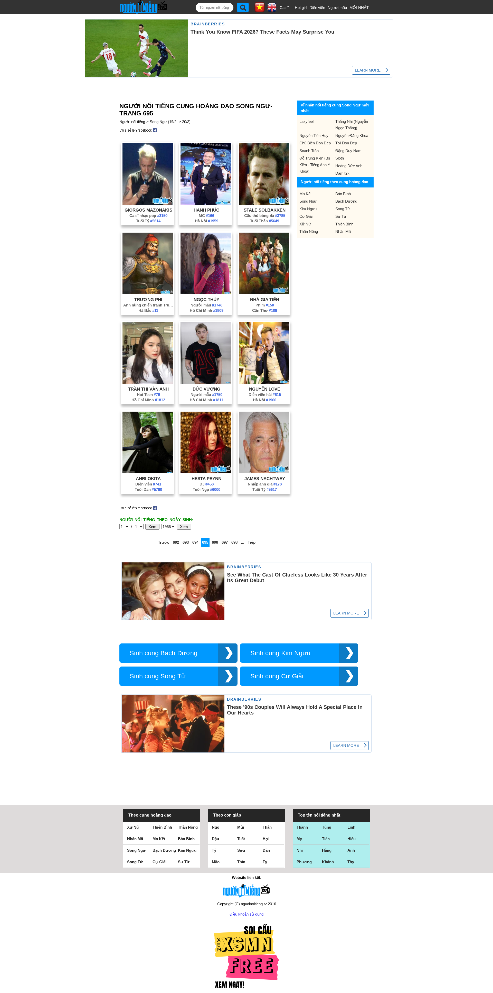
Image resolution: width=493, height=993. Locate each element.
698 (234, 542)
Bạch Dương (346, 201)
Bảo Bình (343, 194)
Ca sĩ (284, 7)
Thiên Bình (344, 224)
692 (176, 542)
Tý (214, 850)
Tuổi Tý (148, 221)
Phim (264, 305)
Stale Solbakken (265, 210)
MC (206, 215)
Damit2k (342, 173)
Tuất (241, 839)
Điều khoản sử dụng (246, 914)
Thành (302, 827)
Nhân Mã (343, 231)
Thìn (241, 862)
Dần (266, 850)
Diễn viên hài (265, 394)
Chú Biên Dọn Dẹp (315, 143)
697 (225, 542)
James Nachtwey (264, 478)
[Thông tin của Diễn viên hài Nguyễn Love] (264, 382)
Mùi (240, 827)
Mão (216, 862)
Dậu (215, 839)
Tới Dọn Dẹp (346, 143)
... (242, 542)
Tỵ (265, 862)
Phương (304, 862)
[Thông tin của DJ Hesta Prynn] (206, 472)
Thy (350, 862)
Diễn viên (317, 7)
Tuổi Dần (148, 489)
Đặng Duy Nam (348, 150)
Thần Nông (308, 231)
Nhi (300, 850)
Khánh (328, 862)
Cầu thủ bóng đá (264, 215)
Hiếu (351, 839)
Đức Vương (206, 389)
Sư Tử (340, 216)
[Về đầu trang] (488, 988)
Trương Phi (148, 299)
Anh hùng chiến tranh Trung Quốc (148, 305)
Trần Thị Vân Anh (148, 389)
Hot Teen (148, 394)
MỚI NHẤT (359, 7)
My (299, 839)
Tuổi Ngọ (206, 489)
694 (195, 542)
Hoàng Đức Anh (348, 166)
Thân (267, 827)
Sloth (339, 158)
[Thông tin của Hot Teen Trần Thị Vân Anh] (147, 382)
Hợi (266, 839)
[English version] (272, 10)
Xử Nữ (305, 224)
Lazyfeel (306, 121)
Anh (351, 850)
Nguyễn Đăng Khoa (351, 135)
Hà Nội (206, 221)
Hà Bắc (148, 310)
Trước (163, 542)
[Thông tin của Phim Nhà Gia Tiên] (264, 293)
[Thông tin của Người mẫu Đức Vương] (206, 382)
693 (186, 542)
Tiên (326, 839)
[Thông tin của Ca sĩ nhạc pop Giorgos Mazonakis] (147, 203)
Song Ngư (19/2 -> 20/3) (170, 122)
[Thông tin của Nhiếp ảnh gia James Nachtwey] (264, 472)
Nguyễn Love (264, 389)
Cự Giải (305, 216)
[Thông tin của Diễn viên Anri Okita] (147, 472)
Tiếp (251, 542)
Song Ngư (308, 201)
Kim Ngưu (308, 209)
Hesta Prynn (206, 478)
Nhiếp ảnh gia (265, 484)
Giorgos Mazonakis (148, 210)
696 (215, 542)
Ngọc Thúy (206, 299)
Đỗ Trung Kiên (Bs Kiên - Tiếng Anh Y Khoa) (314, 164)
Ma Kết (305, 194)
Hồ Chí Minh (206, 310)
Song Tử (342, 209)
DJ (207, 484)
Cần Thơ (264, 310)
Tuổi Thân (264, 221)
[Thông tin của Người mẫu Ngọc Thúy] (206, 293)
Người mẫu (337, 7)
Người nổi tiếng (132, 122)
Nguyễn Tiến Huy (313, 135)
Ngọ (215, 827)
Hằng (326, 850)
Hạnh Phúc (206, 210)
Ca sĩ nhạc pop (148, 215)
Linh (351, 827)
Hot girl (301, 7)
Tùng (326, 827)
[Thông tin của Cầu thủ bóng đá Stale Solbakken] (264, 203)
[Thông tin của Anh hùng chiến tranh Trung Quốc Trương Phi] (147, 293)
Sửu (241, 850)
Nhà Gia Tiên (264, 299)
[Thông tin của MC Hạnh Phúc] (206, 203)
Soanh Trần (309, 150)
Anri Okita (148, 478)
